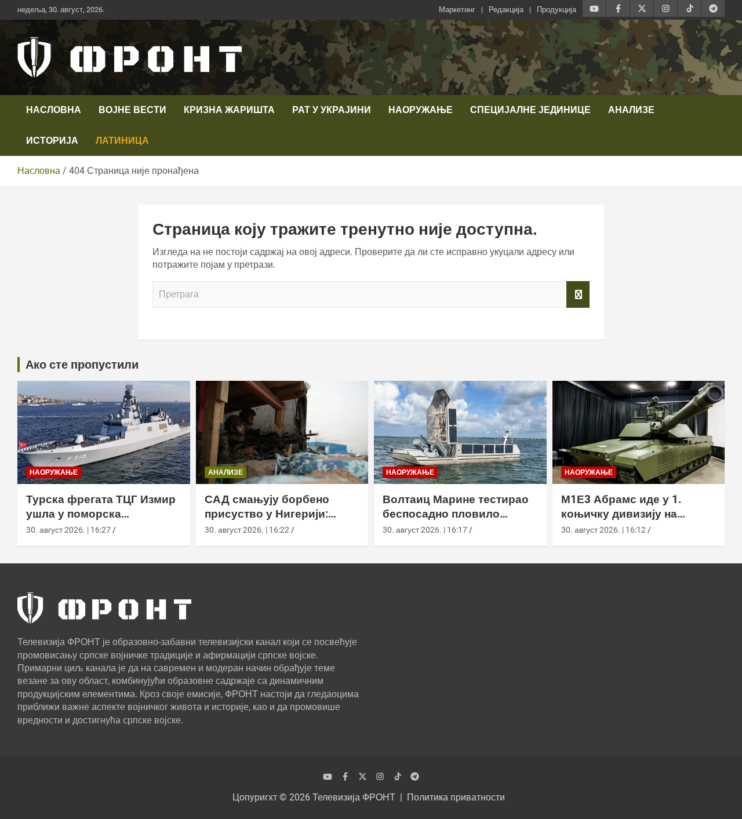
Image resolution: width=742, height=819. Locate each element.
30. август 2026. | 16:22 (247, 529)
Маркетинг (457, 9)
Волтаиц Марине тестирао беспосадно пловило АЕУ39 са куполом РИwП (456, 513)
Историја (52, 140)
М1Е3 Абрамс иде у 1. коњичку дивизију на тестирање (621, 513)
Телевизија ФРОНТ (353, 797)
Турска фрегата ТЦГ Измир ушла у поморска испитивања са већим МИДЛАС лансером (101, 521)
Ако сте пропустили (82, 365)
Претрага (578, 294)
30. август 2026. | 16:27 (68, 529)
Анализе (631, 109)
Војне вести (132, 109)
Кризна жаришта (229, 109)
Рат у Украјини (331, 109)
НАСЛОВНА (53, 109)
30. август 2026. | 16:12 (603, 529)
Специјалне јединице (530, 109)
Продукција (556, 9)
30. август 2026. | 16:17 (425, 529)
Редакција (506, 9)
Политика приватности (456, 797)
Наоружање (420, 109)
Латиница (122, 140)
